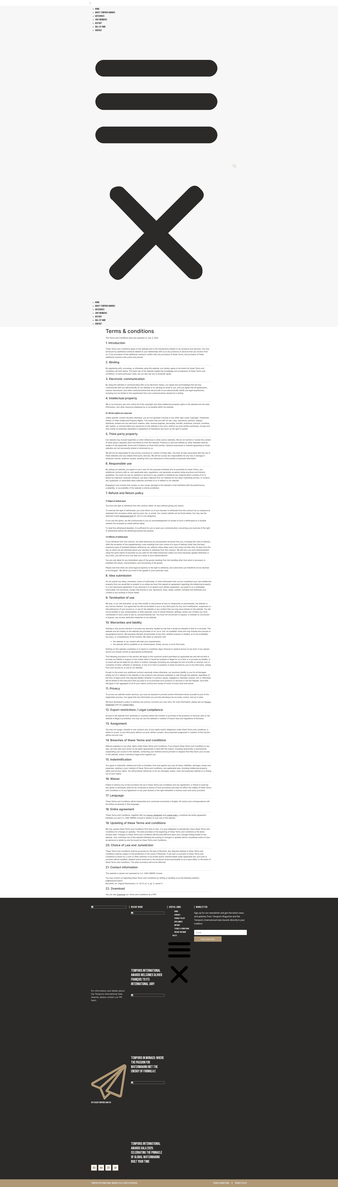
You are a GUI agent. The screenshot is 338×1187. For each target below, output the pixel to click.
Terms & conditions (181, 928)
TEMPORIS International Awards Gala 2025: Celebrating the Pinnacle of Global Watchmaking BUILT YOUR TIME (146, 1153)
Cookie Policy (128, 705)
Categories (99, 16)
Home (97, 9)
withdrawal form (127, 516)
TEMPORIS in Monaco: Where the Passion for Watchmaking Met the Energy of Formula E (147, 1064)
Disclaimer (178, 922)
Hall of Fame (100, 26)
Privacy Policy (179, 918)
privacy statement (154, 815)
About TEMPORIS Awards (105, 12)
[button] (156, 166)
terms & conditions (221, 1183)
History (98, 23)
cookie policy (172, 815)
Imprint (177, 925)
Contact (98, 30)
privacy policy (241, 1183)
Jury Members (101, 19)
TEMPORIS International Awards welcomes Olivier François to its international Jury (146, 977)
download (121, 894)
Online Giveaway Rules (179, 934)
